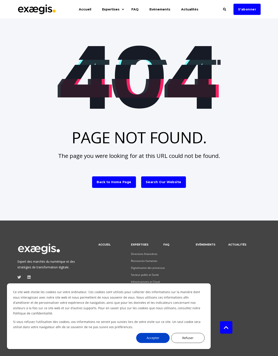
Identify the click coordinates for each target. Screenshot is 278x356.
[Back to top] (226, 327)
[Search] (225, 9)
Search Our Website (163, 182)
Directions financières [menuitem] (144, 254)
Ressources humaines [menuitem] (144, 261)
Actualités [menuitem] (189, 9)
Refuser (188, 338)
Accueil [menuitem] (85, 9)
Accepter (153, 338)
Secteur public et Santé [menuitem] (145, 275)
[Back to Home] (36, 12)
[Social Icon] (20, 277)
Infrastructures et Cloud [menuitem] (145, 282)
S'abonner (247, 9)
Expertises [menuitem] (110, 9)
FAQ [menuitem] (135, 9)
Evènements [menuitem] (159, 9)
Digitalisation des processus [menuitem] (148, 268)
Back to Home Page (114, 182)
